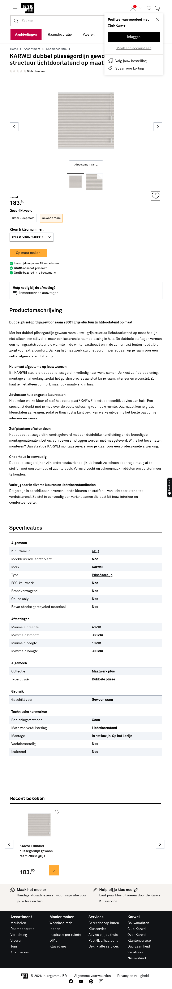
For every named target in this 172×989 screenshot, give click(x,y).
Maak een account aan (133, 48)
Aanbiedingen (26, 34)
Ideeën (55, 929)
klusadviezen (40, 895)
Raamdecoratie (60, 34)
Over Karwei (137, 934)
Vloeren (89, 34)
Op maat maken (28, 253)
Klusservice (98, 929)
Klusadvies (58, 946)
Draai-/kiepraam (23, 218)
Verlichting (18, 934)
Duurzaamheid (139, 946)
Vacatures (135, 952)
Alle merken (19, 952)
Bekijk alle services (104, 946)
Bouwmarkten (138, 923)
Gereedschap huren (104, 923)
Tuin (13, 946)
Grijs (95, 551)
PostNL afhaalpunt (103, 940)
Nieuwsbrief (137, 958)
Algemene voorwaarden (92, 975)
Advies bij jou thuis (103, 934)
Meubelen (18, 923)
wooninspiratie (67, 895)
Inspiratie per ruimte (65, 934)
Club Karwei (137, 929)
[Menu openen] (15, 8)
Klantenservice (139, 940)
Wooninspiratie (61, 923)
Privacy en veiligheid (133, 975)
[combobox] (91, 21)
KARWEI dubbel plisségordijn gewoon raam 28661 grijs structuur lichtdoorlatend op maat (39, 851)
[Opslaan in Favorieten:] (155, 195)
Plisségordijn (102, 575)
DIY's (53, 940)
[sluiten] (157, 19)
